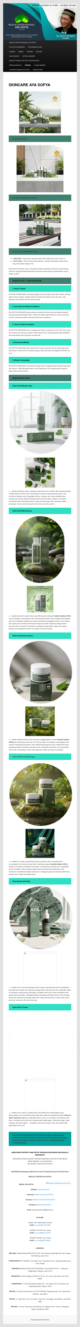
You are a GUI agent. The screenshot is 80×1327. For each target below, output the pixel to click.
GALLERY (39, 52)
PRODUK (28, 65)
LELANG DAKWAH (39, 65)
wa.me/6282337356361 (43, 1240)
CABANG (12, 52)
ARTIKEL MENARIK (29, 56)
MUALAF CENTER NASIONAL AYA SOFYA (22, 42)
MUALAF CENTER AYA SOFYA (44, 1199)
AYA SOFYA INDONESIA (17, 47)
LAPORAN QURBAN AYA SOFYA (19, 70)
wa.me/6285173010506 (43, 1225)
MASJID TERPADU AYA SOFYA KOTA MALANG (24, 61)
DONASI (20, 52)
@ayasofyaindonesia (44, 1204)
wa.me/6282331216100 (43, 1233)
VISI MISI (30, 52)
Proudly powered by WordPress (40, 1320)
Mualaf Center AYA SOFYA (44, 1194)
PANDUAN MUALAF (15, 65)
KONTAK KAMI (37, 70)
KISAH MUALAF (14, 56)
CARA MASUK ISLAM (35, 47)
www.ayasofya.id (43, 1189)
